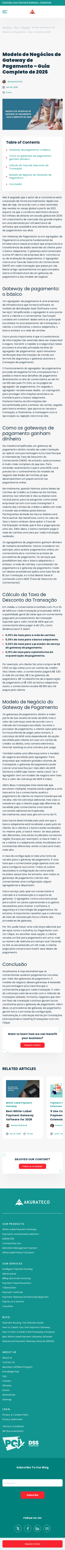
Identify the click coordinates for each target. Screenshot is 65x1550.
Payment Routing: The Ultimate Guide (22, 1322)
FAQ (4, 1376)
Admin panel (9, 1273)
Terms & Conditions (13, 1426)
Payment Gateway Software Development (25, 1296)
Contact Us (8, 1362)
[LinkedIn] (37, 1529)
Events (6, 1390)
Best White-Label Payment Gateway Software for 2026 (20, 1115)
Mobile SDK (8, 1238)
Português (25, 27)
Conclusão (15, 184)
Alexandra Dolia (15, 81)
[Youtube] (47, 1529)
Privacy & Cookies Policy (15, 1414)
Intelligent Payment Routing (17, 1269)
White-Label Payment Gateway (19, 1229)
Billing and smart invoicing (16, 1278)
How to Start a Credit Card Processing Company (28, 1331)
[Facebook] (27, 1529)
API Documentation (12, 1431)
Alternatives (8, 1394)
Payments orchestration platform (20, 1234)
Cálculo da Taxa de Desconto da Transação (28, 167)
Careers (6, 1380)
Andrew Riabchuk (19, 1125)
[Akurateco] (32, 12)
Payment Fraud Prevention (16, 1283)
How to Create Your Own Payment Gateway (26, 1327)
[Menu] (4, 11)
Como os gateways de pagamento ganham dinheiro (30, 157)
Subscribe (32, 1495)
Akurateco (7, 27)
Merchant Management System (19, 1247)
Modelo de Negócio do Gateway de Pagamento (30, 176)
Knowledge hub (10, 1371)
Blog (16, 27)
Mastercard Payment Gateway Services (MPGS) (28, 1341)
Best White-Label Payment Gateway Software (27, 1336)
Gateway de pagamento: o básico (29, 150)
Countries (7, 1306)
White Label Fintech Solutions (18, 1252)
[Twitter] (18, 1529)
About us (7, 1357)
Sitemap (6, 1399)
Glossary (7, 1385)
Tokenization (9, 1287)
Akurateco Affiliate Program (17, 1367)
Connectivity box (11, 1243)
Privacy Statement (12, 1419)
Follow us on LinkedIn (32, 1166)
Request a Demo (32, 1045)
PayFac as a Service (13, 1301)
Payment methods (12, 1292)
